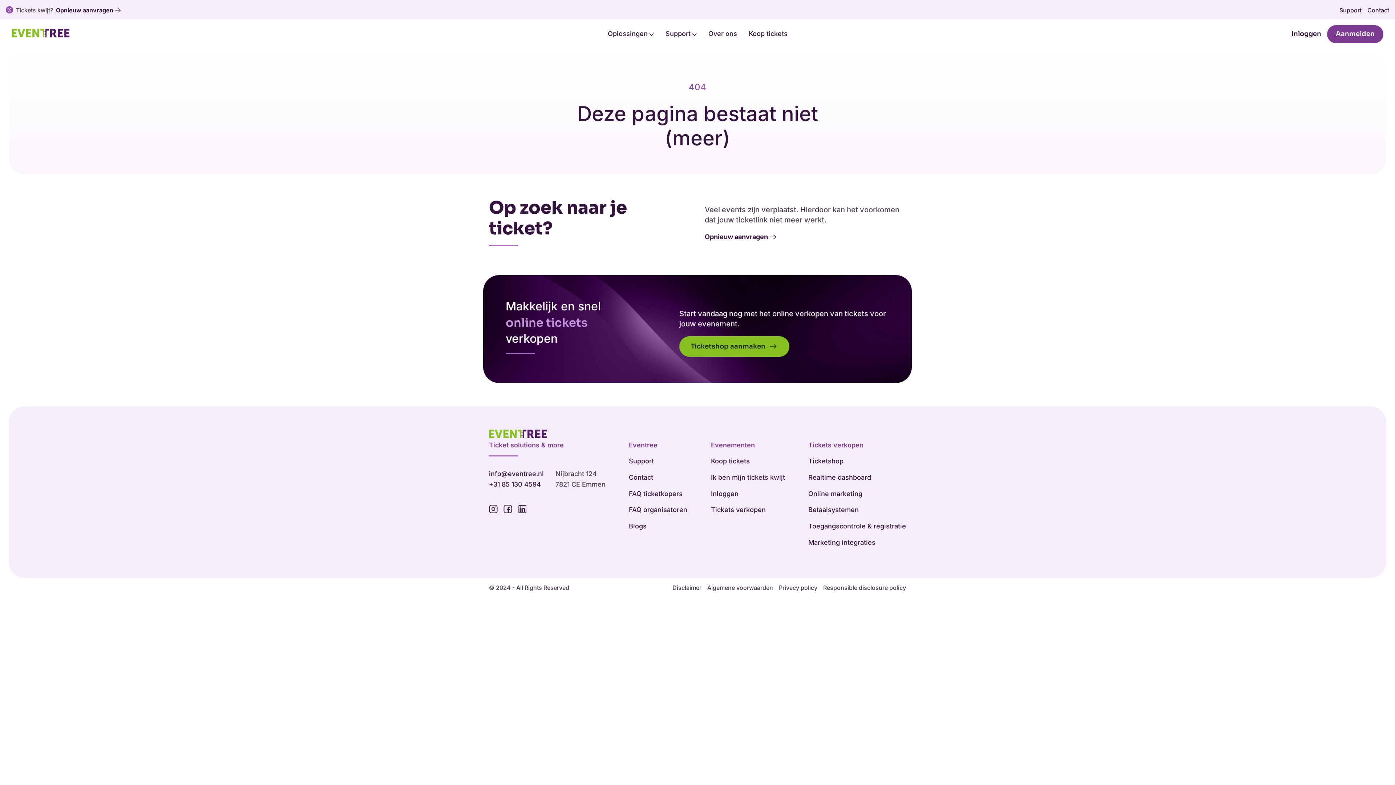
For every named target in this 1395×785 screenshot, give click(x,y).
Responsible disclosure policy (864, 587)
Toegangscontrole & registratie (857, 526)
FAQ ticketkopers (656, 494)
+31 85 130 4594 (515, 484)
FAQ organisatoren (658, 510)
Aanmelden (1355, 34)
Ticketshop (826, 461)
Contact (1378, 10)
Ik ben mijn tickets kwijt (748, 477)
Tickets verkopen (738, 510)
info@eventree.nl (516, 474)
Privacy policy (798, 587)
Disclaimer (686, 587)
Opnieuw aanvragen (84, 10)
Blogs (638, 526)
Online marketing (835, 494)
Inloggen (1306, 34)
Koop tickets (768, 33)
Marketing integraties (842, 542)
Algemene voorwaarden (740, 587)
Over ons (722, 33)
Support (1350, 10)
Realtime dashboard (839, 477)
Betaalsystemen (833, 510)
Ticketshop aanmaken (729, 346)
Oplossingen (629, 33)
